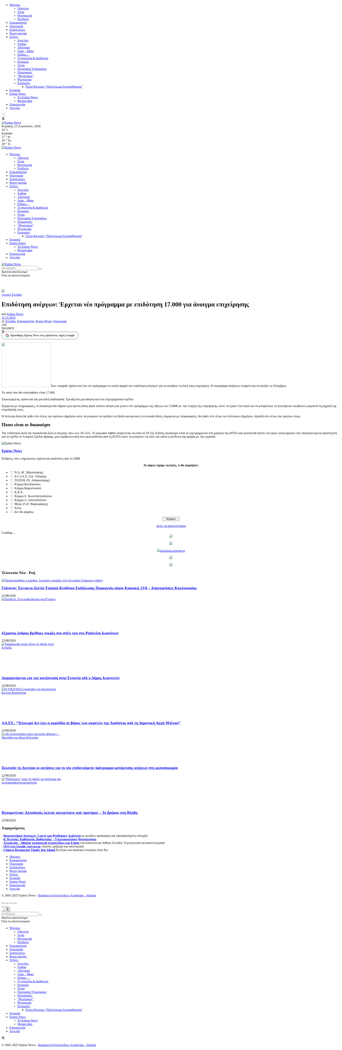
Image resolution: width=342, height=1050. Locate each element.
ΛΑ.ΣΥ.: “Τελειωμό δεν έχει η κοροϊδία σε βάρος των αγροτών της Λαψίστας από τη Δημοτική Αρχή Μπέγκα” (91, 723)
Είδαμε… (23, 54)
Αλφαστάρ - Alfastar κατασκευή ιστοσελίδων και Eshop (41, 843)
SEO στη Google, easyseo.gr (22, 846)
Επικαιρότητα (18, 22)
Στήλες (14, 37)
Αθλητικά (23, 47)
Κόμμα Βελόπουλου (27, 484)
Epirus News (18, 93)
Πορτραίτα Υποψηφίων (32, 69)
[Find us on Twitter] (3, 119)
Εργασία (15, 90)
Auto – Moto (25, 51)
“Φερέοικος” (25, 76)
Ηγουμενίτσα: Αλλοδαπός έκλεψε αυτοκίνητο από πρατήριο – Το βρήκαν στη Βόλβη (70, 813)
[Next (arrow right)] (7, 906)
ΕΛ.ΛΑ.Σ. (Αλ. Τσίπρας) (30, 476)
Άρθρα (21, 44)
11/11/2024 (8, 317)
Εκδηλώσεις (17, 29)
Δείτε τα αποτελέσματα (171, 526)
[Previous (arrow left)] (3, 906)
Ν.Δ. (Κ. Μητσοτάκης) (28, 472)
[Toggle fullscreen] (11, 903)
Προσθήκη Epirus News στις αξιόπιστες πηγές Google (42, 335)
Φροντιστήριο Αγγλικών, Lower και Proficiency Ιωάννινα (42, 835)
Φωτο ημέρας (18, 33)
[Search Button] (40, 269)
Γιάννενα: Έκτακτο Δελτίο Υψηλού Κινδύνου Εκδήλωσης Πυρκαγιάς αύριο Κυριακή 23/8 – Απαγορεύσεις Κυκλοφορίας (99, 588)
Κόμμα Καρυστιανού (27, 488)
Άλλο (17, 508)
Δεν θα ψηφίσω (24, 512)
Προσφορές (24, 72)
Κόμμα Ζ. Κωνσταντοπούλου (33, 496)
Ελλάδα (17, 294)
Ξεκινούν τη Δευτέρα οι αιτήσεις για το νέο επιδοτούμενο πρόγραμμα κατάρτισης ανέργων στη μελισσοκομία (90, 768)
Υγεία (21, 65)
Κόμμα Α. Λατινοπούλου (30, 500)
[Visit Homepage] (11, 122)
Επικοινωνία (17, 104)
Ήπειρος (15, 5)
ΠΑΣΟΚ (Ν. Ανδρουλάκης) (32, 480)
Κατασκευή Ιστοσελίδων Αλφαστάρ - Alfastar (67, 895)
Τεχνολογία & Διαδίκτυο (32, 58)
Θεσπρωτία (24, 15)
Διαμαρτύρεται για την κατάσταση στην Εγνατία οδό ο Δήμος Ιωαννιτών (61, 678)
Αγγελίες (23, 40)
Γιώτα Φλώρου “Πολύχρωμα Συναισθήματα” (54, 86)
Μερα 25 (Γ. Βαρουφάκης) (31, 504)
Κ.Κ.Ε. (19, 492)
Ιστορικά (22, 61)
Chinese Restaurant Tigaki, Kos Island (29, 850)
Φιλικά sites (24, 101)
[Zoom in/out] (15, 903)
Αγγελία (15, 108)
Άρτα (20, 12)
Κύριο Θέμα (43, 321)
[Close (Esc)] (3, 903)
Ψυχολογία (24, 79)
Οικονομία (16, 26)
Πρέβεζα (22, 19)
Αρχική (6, 294)
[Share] (7, 903)
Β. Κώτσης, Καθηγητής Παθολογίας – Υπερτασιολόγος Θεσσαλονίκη (49, 839)
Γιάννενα (22, 8)
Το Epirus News (27, 97)
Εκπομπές (23, 83)
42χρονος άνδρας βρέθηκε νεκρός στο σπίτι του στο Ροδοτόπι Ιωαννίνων (60, 633)
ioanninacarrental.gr (172, 550)
